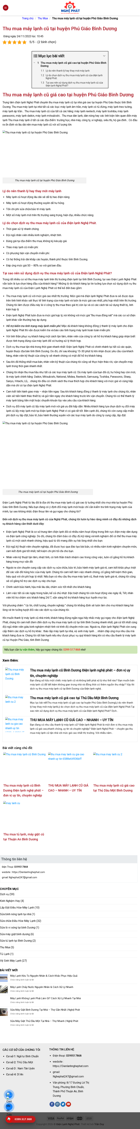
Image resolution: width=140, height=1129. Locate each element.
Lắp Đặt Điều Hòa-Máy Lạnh (17, 907)
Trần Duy (99, 1124)
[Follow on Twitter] (62, 1104)
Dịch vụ (4, 894)
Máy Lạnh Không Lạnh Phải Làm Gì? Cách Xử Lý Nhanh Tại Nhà (45, 998)
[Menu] (5, 7)
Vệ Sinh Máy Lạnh (10, 960)
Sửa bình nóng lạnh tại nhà (15, 914)
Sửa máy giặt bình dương (15, 934)
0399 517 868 (71, 649)
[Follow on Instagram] (57, 1104)
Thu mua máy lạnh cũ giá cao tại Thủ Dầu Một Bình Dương (74, 698)
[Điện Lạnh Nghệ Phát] (70, 7)
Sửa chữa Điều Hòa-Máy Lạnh (18, 921)
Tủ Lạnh (5, 954)
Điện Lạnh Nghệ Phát (68, 1124)
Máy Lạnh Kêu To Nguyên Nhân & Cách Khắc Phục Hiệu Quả (43, 975)
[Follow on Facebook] (52, 1104)
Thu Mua (43, 18)
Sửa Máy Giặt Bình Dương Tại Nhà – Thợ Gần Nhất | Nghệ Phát (45, 1009)
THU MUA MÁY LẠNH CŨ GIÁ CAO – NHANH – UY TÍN (71, 720)
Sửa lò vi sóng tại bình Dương (17, 927)
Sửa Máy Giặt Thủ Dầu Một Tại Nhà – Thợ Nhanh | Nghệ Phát (44, 1021)
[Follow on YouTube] (68, 1104)
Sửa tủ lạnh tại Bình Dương (16, 940)
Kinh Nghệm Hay (10, 901)
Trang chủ (27, 18)
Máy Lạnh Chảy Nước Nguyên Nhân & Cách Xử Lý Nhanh (41, 987)
